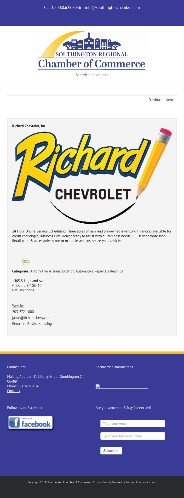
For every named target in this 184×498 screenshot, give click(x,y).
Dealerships (114, 271)
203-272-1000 (23, 311)
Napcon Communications (141, 482)
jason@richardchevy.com (31, 317)
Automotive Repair (90, 271)
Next (169, 99)
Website (18, 305)
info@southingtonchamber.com (112, 7)
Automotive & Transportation (52, 271)
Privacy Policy (101, 482)
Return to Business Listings (32, 323)
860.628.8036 (28, 386)
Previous (155, 99)
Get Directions (23, 290)
